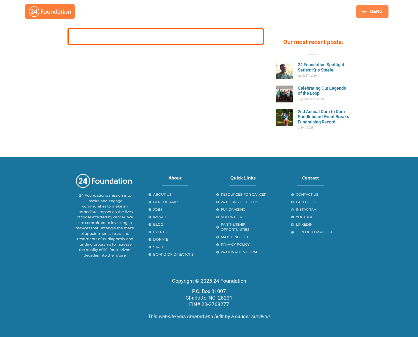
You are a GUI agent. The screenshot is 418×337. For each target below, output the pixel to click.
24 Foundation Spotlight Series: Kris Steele (321, 67)
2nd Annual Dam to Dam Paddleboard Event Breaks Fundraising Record (323, 116)
